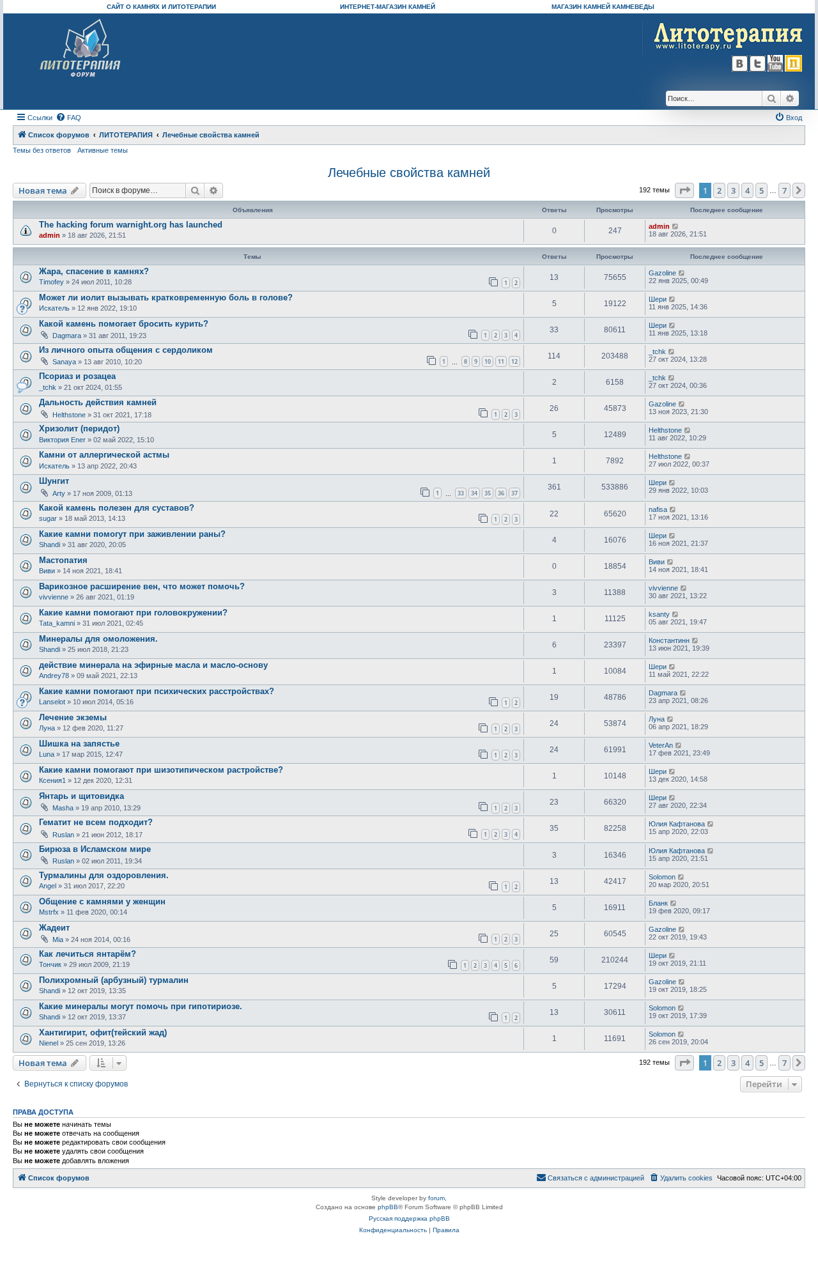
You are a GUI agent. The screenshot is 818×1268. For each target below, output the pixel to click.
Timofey (51, 282)
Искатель (54, 308)
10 (487, 361)
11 (501, 361)
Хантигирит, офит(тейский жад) (103, 1032)
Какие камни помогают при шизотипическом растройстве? (161, 770)
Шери (658, 299)
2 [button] (719, 190)
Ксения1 (52, 780)
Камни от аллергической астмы (104, 455)
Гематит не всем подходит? (96, 822)
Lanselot (52, 702)
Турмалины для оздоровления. (104, 875)
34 (474, 493)
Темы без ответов (42, 150)
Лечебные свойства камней (409, 173)
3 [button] (733, 190)
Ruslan (63, 835)
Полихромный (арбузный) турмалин (114, 980)
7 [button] (784, 190)
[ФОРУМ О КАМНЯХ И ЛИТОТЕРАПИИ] (81, 48)
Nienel (48, 1043)
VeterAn (661, 745)
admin (49, 235)
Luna (46, 754)
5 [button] (761, 190)
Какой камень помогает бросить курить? (123, 324)
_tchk (657, 351)
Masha (62, 808)
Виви (47, 571)
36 (501, 493)
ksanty (659, 614)
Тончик (50, 964)
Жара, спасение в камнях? (94, 271)
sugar (48, 518)
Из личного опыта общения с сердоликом (126, 350)
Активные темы (102, 150)
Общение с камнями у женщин (102, 901)
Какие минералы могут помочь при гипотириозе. (140, 1006)
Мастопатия (63, 560)
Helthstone (69, 415)
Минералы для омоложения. (98, 639)
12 (514, 361)
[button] (684, 190)
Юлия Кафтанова (677, 824)
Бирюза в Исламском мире (95, 849)
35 (487, 493)
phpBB (388, 1206)
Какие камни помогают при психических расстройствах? (156, 691)
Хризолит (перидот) (79, 428)
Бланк (658, 903)
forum (436, 1198)
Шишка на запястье (79, 743)
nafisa (658, 509)
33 (461, 493)
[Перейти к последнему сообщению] (676, 226)
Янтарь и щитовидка (81, 796)
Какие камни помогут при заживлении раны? (132, 534)
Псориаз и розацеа (77, 376)
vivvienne (53, 597)
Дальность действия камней (98, 402)
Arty (58, 493)
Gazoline (662, 273)
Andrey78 (54, 675)
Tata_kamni (57, 623)
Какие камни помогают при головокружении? (133, 612)
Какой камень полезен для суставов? (116, 508)
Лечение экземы (73, 717)
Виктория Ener (62, 440)
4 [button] (747, 190)
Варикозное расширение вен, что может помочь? (142, 586)
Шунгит (54, 481)
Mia (57, 939)
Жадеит (54, 927)
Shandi (49, 544)
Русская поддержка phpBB (409, 1218)
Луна (47, 728)
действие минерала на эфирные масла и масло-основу (153, 665)
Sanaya (64, 362)
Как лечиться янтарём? (87, 954)
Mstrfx (49, 912)
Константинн (669, 640)
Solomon (662, 877)
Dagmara (66, 335)
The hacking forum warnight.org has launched (130, 224)
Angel (47, 886)
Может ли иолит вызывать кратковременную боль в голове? (166, 297)
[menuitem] (68, 117)
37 (514, 493)
